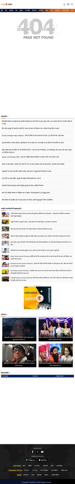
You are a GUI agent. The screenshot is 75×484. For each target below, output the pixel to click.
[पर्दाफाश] (6, 5)
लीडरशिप (39, 475)
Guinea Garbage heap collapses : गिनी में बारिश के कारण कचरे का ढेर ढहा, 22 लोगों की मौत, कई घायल (33, 135)
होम (6, 10)
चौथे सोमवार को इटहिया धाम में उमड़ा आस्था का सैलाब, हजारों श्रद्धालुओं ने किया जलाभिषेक (27, 200)
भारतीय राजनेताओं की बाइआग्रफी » (11, 208)
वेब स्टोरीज (37, 465)
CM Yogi (34, 470)
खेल (47, 10)
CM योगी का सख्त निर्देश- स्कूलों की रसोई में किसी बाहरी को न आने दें (21, 178)
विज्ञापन (46, 475)
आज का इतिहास (44, 470)
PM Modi (26, 470)
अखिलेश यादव (64, 470)
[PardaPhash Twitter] (37, 453)
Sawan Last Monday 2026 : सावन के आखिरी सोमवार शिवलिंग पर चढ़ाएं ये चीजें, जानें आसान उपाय (30, 157)
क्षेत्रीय (11, 10)
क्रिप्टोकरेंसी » (5, 373)
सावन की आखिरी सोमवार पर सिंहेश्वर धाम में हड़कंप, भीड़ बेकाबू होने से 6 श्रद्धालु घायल (26, 193)
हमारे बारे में (25, 475)
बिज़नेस (34, 10)
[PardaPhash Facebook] (33, 453)
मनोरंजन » (4, 314)
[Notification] (64, 5)
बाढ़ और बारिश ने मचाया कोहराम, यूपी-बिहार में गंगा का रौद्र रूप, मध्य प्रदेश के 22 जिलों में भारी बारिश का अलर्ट (33, 143)
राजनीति (27, 10)
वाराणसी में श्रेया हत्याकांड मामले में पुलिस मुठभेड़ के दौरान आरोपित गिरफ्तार (22, 185)
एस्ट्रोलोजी (65, 10)
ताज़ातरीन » (4, 116)
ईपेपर (52, 465)
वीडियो (29, 465)
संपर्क (33, 475)
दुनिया (21, 10)
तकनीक (41, 10)
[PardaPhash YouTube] (42, 453)
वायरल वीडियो (54, 470)
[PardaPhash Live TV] (68, 5)
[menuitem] (6, 10)
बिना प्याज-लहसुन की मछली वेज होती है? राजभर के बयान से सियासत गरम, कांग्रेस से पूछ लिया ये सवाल (30, 128)
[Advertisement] (37, 65)
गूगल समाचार (59, 465)
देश (16, 10)
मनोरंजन (57, 10)
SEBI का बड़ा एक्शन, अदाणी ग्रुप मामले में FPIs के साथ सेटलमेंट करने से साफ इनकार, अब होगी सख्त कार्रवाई (33, 164)
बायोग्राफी (45, 465)
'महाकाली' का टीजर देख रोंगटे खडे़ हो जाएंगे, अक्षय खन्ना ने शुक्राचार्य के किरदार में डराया (26, 171)
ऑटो (51, 10)
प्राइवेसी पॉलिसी (55, 475)
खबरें (24, 465)
